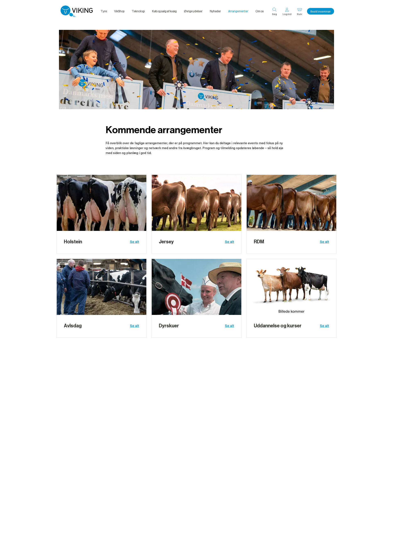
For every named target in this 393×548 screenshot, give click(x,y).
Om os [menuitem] (259, 11)
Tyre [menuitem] (104, 11)
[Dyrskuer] (196, 287)
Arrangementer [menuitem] (238, 11)
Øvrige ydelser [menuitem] (193, 11)
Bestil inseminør (320, 11)
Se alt (134, 241)
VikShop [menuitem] (119, 11)
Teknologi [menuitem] (138, 11)
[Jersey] (196, 203)
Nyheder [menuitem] (215, 11)
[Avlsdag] (101, 287)
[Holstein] (101, 203)
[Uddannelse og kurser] (291, 287)
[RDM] (291, 203)
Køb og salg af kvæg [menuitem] (164, 11)
